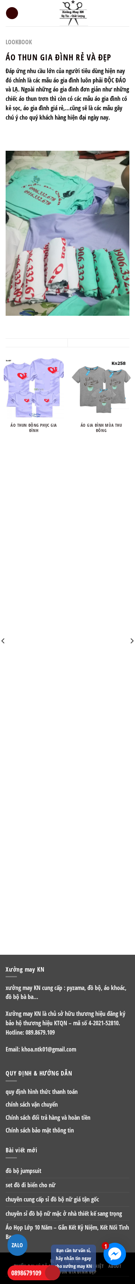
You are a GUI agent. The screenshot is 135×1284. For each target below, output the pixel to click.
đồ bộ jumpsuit (23, 1171)
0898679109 (26, 1272)
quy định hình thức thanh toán (42, 1092)
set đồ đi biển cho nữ (31, 1185)
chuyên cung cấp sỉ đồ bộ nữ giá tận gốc (52, 1199)
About (114, 1266)
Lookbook (19, 42)
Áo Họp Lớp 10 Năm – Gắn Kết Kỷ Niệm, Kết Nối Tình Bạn (67, 1232)
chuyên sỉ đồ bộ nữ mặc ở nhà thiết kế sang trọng (64, 1213)
